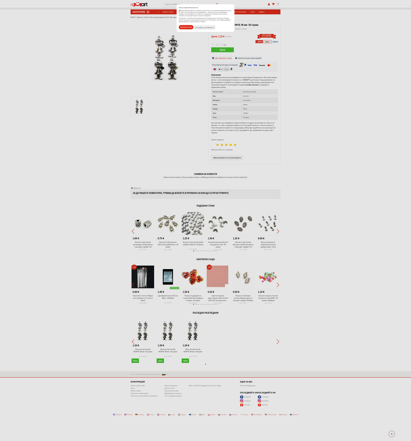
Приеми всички (186, 27)
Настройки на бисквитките (204, 27)
